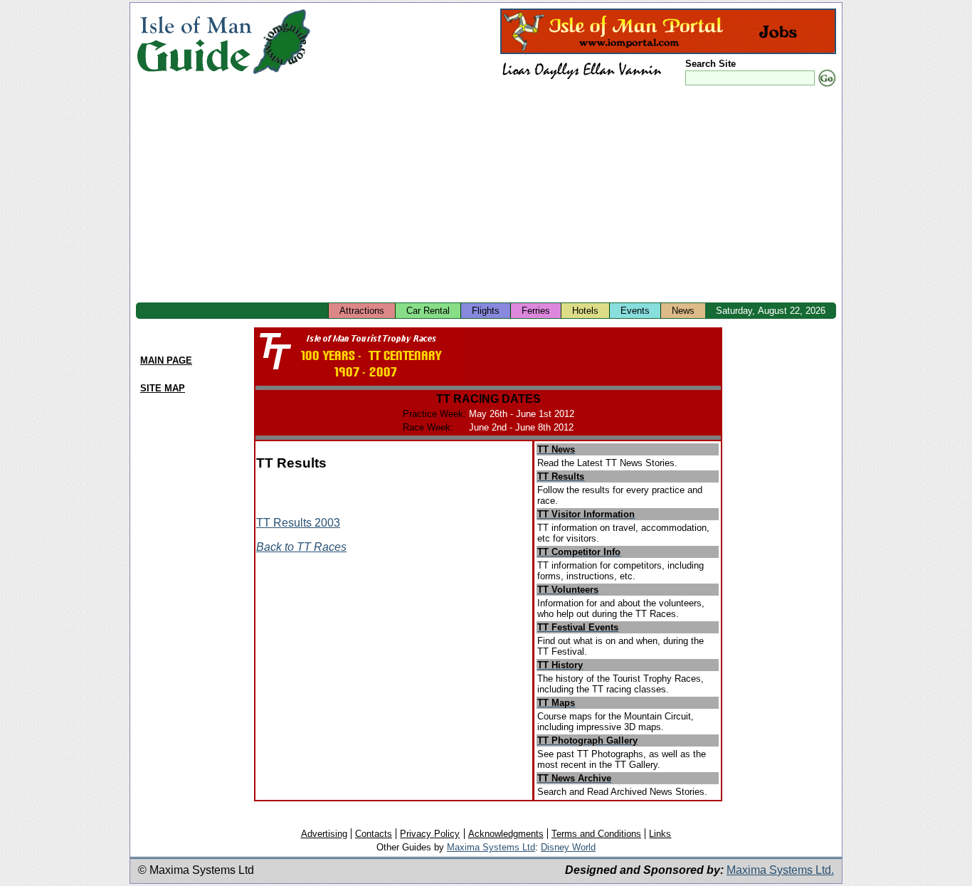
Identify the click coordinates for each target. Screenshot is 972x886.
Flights (486, 310)
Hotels (585, 310)
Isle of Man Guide (194, 41)
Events (635, 310)
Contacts (373, 833)
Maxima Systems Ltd (491, 847)
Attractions (361, 310)
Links (660, 833)
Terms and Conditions (596, 833)
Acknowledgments (506, 833)
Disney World (568, 847)
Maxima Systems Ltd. (780, 870)
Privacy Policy (430, 833)
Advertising (324, 833)
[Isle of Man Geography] (281, 74)
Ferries (536, 310)
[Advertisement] (486, 195)
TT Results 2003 (298, 523)
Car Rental (428, 310)
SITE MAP (162, 388)
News (683, 310)
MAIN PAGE (166, 360)
